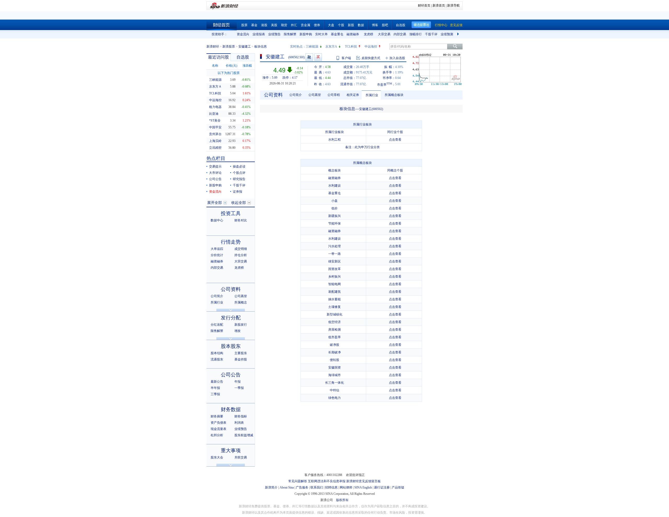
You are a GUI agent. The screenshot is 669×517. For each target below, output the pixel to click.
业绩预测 (447, 34)
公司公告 (215, 179)
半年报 (215, 388)
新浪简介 (271, 487)
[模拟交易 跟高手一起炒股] (318, 57)
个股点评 (239, 173)
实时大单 (321, 34)
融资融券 (353, 34)
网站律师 (346, 487)
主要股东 (240, 353)
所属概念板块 (394, 95)
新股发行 (240, 324)
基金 (254, 25)
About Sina (287, 487)
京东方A (331, 46)
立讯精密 (215, 148)
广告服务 (302, 487)
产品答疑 (398, 487)
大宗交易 (384, 34)
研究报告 (239, 179)
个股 (341, 25)
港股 (264, 25)
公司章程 (333, 95)
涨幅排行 (415, 34)
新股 (351, 25)
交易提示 (215, 166)
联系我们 (316, 487)
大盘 (331, 25)
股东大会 (217, 457)
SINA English (363, 487)
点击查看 (395, 139)
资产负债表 (218, 422)
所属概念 (240, 302)
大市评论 (215, 173)
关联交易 (240, 457)
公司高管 (240, 296)
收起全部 (238, 203)
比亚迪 (213, 114)
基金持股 (240, 359)
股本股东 (231, 346)
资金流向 (243, 34)
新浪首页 (438, 5)
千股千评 (431, 34)
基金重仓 (337, 34)
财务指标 (240, 416)
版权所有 (342, 500)
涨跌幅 (247, 65)
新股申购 (305, 34)
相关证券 (353, 95)
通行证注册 (382, 487)
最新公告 (217, 381)
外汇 (294, 25)
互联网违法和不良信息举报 (326, 481)
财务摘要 (217, 416)
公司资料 (231, 289)
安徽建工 (244, 46)
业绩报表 (258, 34)
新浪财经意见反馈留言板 (363, 481)
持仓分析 (240, 255)
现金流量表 (218, 429)
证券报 (237, 191)
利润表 (239, 422)
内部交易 (400, 34)
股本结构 (217, 353)
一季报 (239, 388)
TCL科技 (351, 46)
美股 (274, 25)
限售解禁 (290, 34)
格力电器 (215, 107)
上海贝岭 (215, 141)
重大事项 (231, 450)
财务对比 (240, 220)
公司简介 (217, 296)
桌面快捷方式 (370, 58)
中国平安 (215, 127)
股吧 (385, 25)
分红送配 (217, 324)
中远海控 (371, 46)
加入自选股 (397, 58)
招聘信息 (331, 487)
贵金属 (305, 25)
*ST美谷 (215, 120)
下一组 (459, 34)
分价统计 (217, 255)
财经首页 (424, 5)
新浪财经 (212, 46)
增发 (237, 331)
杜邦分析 (217, 435)
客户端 (346, 58)
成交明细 (240, 249)
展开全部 (214, 203)
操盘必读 (239, 166)
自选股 (400, 25)
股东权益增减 (243, 435)
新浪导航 (453, 5)
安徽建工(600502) (371, 109)
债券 (317, 25)
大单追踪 (217, 249)
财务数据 (231, 409)
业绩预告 (274, 34)
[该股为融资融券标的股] (309, 57)
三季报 (215, 394)
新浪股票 (228, 46)
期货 (284, 25)
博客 (375, 25)
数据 (361, 25)
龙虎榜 (368, 34)
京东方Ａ (215, 86)
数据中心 (217, 220)
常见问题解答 (297, 481)
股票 (244, 25)
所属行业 (217, 302)
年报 (237, 381)
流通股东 (217, 359)
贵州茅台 (215, 134)
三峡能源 (312, 46)
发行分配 (231, 317)
